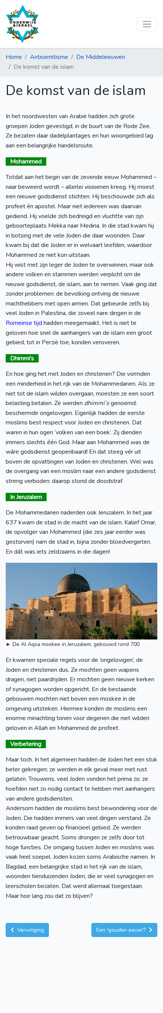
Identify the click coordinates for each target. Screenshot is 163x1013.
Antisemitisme (49, 57)
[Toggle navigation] (147, 24)
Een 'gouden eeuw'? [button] (121, 930)
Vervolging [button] (30, 930)
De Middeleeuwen (100, 57)
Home (14, 57)
